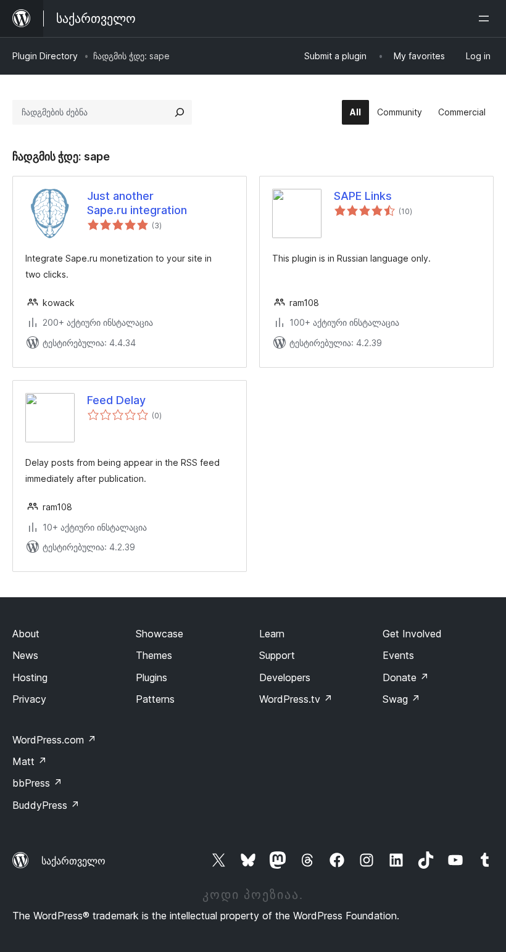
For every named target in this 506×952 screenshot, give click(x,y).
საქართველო (73, 861)
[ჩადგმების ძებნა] (179, 112)
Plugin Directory (45, 56)
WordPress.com (54, 740)
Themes (154, 655)
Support (277, 655)
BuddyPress (46, 805)
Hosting (30, 677)
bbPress (37, 783)
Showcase (159, 633)
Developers (284, 677)
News (25, 655)
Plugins (151, 677)
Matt (29, 761)
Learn (271, 633)
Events (398, 655)
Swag (401, 699)
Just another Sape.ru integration (137, 203)
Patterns (155, 699)
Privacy (29, 699)
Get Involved (412, 633)
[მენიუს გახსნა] (486, 18)
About (25, 633)
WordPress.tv (296, 699)
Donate (406, 677)
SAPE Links (363, 195)
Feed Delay (116, 400)
